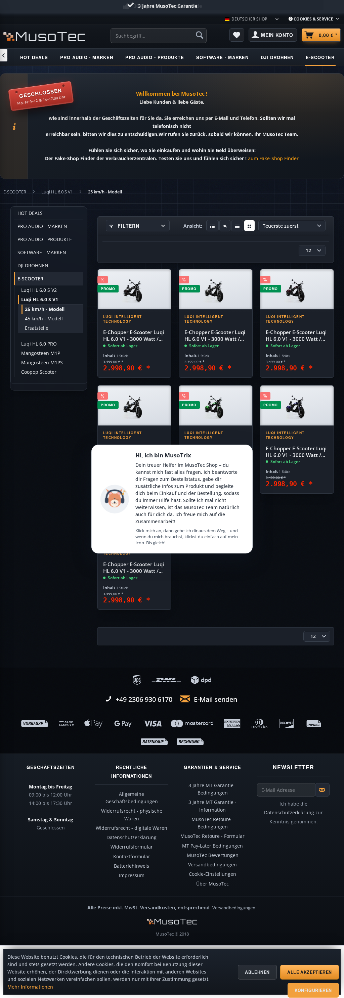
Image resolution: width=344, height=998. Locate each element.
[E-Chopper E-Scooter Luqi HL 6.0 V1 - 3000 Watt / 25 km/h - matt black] (134, 289)
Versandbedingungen (212, 865)
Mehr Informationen (30, 987)
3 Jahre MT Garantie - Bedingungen (212, 789)
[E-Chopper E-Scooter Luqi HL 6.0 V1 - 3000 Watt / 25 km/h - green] (215, 405)
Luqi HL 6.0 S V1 (39, 300)
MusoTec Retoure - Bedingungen (212, 823)
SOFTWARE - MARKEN (41, 253)
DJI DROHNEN (32, 266)
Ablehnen (257, 972)
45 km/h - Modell (44, 319)
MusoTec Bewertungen (213, 855)
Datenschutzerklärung (131, 837)
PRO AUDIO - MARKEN (42, 226)
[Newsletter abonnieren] (322, 790)
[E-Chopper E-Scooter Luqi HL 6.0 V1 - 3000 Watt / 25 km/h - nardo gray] (215, 289)
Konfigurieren (313, 990)
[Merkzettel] (236, 35)
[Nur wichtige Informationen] (249, 225)
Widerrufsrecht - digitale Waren (131, 828)
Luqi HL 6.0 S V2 (39, 290)
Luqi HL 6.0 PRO (39, 344)
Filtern (127, 225)
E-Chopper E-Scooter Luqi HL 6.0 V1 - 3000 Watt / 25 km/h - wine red (296, 336)
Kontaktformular (131, 857)
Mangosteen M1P (40, 353)
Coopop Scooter (38, 372)
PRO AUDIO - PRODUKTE (44, 239)
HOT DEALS (30, 213)
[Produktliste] (237, 225)
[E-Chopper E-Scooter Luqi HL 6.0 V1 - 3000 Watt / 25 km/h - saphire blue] (297, 405)
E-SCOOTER (30, 279)
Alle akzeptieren (309, 972)
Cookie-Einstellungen (212, 874)
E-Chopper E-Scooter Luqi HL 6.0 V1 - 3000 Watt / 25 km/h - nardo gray (214, 336)
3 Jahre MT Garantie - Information (212, 806)
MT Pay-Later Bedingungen (212, 846)
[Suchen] (199, 35)
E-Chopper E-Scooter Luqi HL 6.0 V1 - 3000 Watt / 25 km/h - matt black (133, 336)
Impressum (131, 875)
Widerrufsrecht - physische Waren (131, 814)
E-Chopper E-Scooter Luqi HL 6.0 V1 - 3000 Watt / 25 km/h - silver (133, 568)
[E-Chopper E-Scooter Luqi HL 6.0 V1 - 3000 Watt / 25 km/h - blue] (134, 405)
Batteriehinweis (131, 866)
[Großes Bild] (224, 225)
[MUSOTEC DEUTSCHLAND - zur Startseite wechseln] (44, 36)
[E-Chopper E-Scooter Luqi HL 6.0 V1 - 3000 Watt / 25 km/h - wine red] (297, 289)
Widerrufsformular (132, 847)
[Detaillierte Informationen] (212, 225)
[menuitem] (314, 19)
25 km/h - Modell (44, 309)
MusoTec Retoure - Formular (212, 836)
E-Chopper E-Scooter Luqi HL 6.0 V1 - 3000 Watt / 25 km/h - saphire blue (296, 452)
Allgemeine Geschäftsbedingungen (131, 798)
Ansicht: (192, 226)
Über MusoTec (212, 884)
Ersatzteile (36, 328)
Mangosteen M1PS (42, 363)
